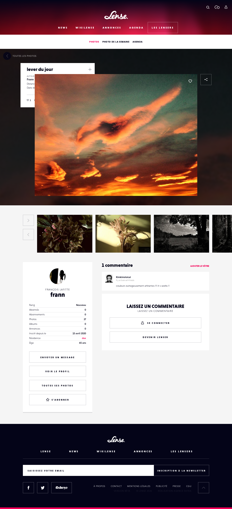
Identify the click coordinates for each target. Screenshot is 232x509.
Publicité (161, 486)
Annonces (112, 27)
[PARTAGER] (205, 79)
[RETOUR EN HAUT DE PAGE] (203, 487)
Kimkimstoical (123, 277)
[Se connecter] (225, 7)
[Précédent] (28, 234)
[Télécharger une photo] (216, 7)
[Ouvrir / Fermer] (90, 69)
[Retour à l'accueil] (116, 15)
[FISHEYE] (61, 487)
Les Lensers (163, 27)
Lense (46, 451)
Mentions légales (138, 486)
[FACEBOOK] (28, 487)
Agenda (136, 27)
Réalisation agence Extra (174, 491)
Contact (116, 486)
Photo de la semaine (116, 41)
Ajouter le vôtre (199, 266)
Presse (177, 486)
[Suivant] (28, 220)
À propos (99, 486)
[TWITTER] (42, 487)
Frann (30, 79)
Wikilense (85, 27)
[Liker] (190, 81)
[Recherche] (207, 7)
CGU (188, 486)
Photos (94, 41)
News (63, 27)
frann (57, 294)
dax (84, 338)
